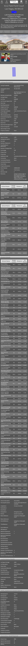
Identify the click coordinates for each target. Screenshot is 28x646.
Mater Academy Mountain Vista (4, 221)
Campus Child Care (5, 329)
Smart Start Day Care (5, 426)
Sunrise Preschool (5, 331)
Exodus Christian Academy (4, 347)
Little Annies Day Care (6, 443)
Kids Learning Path (5, 378)
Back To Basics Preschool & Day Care (5, 258)
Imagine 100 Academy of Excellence (6, 243)
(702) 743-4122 (13, 61)
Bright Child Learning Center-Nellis (6, 292)
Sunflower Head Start (6, 431)
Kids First (3, 310)
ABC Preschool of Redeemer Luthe (5, 266)
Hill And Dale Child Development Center (5, 474)
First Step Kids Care (5, 275)
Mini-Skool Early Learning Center (4, 299)
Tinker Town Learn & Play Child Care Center (6, 270)
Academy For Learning (6, 412)
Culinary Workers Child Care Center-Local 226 (6, 445)
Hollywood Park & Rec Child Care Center (6, 434)
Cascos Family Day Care (6, 312)
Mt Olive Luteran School (6, 421)
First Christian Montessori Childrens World (5, 467)
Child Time (3, 314)
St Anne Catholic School (6, 392)
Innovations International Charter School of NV (6, 212)
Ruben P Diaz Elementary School (5, 190)
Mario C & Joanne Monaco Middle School (6, 193)
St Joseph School (5, 357)
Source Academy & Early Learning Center (6, 320)
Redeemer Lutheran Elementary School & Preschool (5, 263)
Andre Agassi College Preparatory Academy (6, 234)
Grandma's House (5, 302)
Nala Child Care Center (6, 345)
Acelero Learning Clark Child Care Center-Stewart (6, 286)
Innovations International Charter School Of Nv (6, 217)
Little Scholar (4, 390)
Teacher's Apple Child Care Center (6, 406)
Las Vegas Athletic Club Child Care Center (6, 418)
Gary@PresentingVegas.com (15, 59)
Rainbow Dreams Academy (5, 227)
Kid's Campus (4, 477)
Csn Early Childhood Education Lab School (6, 323)
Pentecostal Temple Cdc (6, 394)
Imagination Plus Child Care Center (6, 449)
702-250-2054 (17, 88)
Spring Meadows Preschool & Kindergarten (4, 375)
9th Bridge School (5, 372)
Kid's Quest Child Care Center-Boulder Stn (6, 362)
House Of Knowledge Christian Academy (5, 396)
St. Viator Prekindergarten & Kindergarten (5, 463)
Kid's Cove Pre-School (6, 336)
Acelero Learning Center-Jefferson (5, 384)
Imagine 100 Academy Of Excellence (6, 240)
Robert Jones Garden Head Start (5, 281)
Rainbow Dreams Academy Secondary (5, 230)
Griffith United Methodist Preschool (5, 366)
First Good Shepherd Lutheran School (5, 359)
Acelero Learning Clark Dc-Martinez (6, 296)
